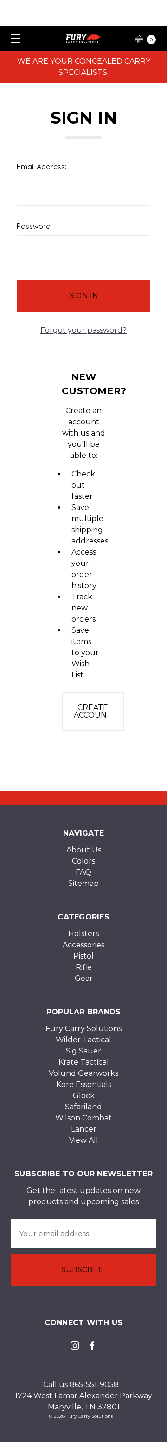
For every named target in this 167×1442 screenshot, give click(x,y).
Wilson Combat (83, 1117)
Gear (84, 978)
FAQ (83, 872)
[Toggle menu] (13, 38)
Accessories (83, 944)
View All (83, 1140)
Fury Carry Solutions (83, 1028)
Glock (84, 1095)
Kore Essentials (83, 1084)
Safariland (83, 1106)
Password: (34, 226)
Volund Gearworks (83, 1073)
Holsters (83, 933)
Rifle (84, 967)
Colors (83, 861)
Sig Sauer (83, 1050)
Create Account (93, 711)
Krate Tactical (83, 1062)
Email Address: (41, 166)
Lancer (83, 1129)
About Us (83, 849)
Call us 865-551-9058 (81, 1384)
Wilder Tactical (83, 1039)
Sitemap (83, 883)
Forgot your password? (83, 330)
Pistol (83, 956)
